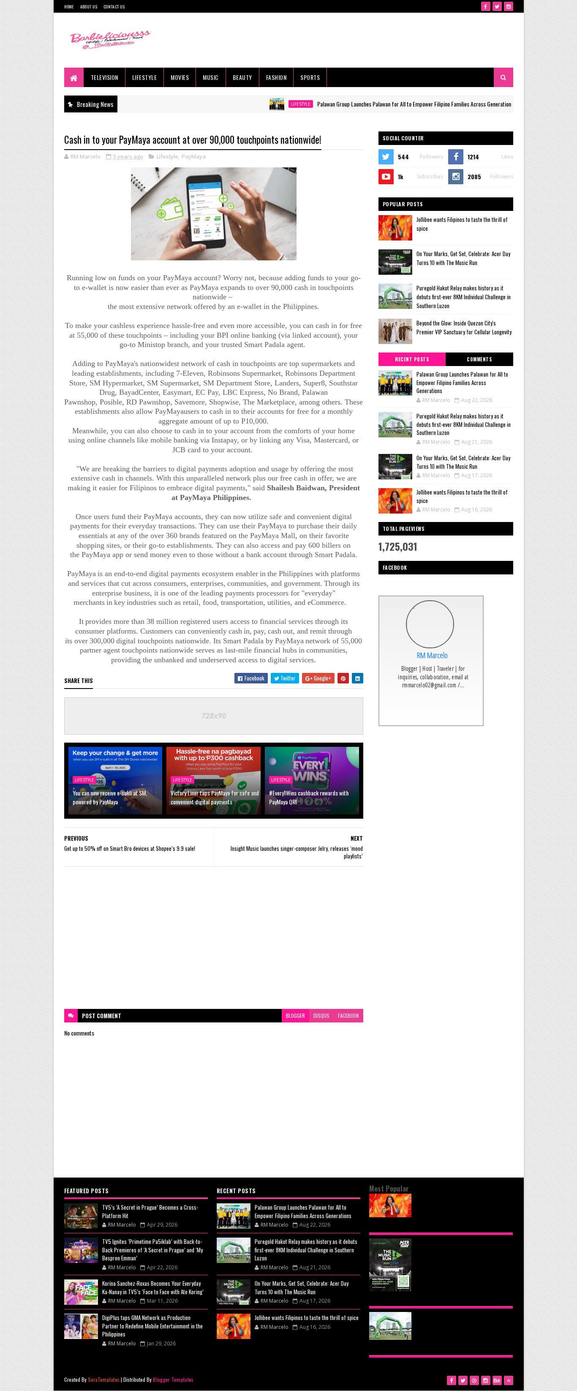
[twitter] (497, 6)
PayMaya (194, 156)
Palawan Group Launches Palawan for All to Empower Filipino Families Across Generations (386, 103)
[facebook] (485, 6)
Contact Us (114, 6)
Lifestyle (144, 77)
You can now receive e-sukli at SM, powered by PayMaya (110, 797)
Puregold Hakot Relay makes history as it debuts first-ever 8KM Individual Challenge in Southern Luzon (463, 297)
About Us (88, 6)
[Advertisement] (213, 938)
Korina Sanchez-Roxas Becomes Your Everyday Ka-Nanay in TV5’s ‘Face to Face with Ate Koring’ (153, 1287)
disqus (321, 1015)
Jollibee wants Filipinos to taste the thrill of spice (462, 496)
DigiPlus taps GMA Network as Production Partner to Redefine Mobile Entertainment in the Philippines (152, 1325)
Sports (310, 77)
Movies (180, 77)
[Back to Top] (508, 1380)
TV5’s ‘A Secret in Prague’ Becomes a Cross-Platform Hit (150, 1211)
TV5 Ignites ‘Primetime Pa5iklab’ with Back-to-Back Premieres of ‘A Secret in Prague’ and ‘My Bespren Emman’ (152, 1249)
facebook (348, 1015)
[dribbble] (474, 1380)
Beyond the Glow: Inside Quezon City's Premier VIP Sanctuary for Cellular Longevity (464, 327)
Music (211, 77)
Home (69, 6)
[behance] (497, 1380)
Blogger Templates (173, 1379)
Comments (479, 359)
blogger (295, 1015)
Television (104, 77)
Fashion (276, 77)
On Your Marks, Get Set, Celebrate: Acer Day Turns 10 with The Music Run (463, 258)
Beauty (242, 77)
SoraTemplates (104, 1379)
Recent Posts (412, 359)
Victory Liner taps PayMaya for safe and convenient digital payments (215, 797)
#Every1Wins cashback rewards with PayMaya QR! (308, 797)
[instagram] (508, 6)
